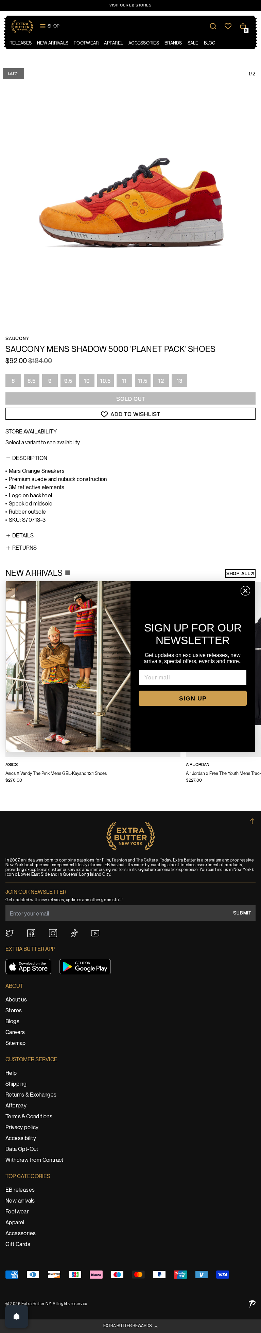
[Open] (16, 1316)
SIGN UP (193, 698)
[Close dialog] (245, 591)
